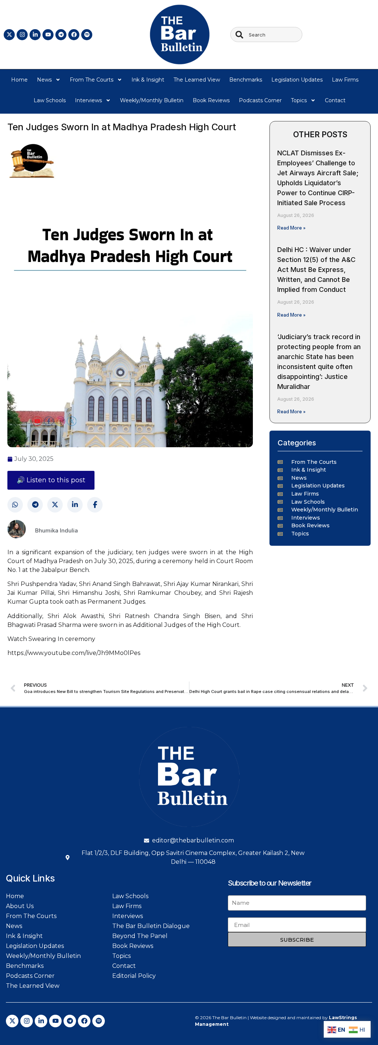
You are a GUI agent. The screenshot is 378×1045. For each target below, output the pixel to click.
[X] (55, 505)
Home (19, 79)
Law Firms (345, 79)
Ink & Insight (147, 79)
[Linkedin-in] (35, 34)
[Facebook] (73, 34)
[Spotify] (86, 34)
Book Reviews (211, 100)
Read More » (291, 228)
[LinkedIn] (75, 505)
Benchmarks (245, 79)
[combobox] (266, 34)
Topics (299, 100)
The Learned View (196, 79)
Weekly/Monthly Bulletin (151, 100)
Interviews (88, 100)
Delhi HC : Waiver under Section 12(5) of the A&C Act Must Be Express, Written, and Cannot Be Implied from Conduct (316, 269)
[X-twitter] (9, 34)
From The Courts (91, 79)
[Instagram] (22, 34)
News (44, 79)
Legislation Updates (297, 79)
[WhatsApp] (15, 505)
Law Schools (50, 100)
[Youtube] (48, 34)
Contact (335, 100)
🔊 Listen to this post (51, 480)
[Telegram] (60, 34)
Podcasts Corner (260, 100)
